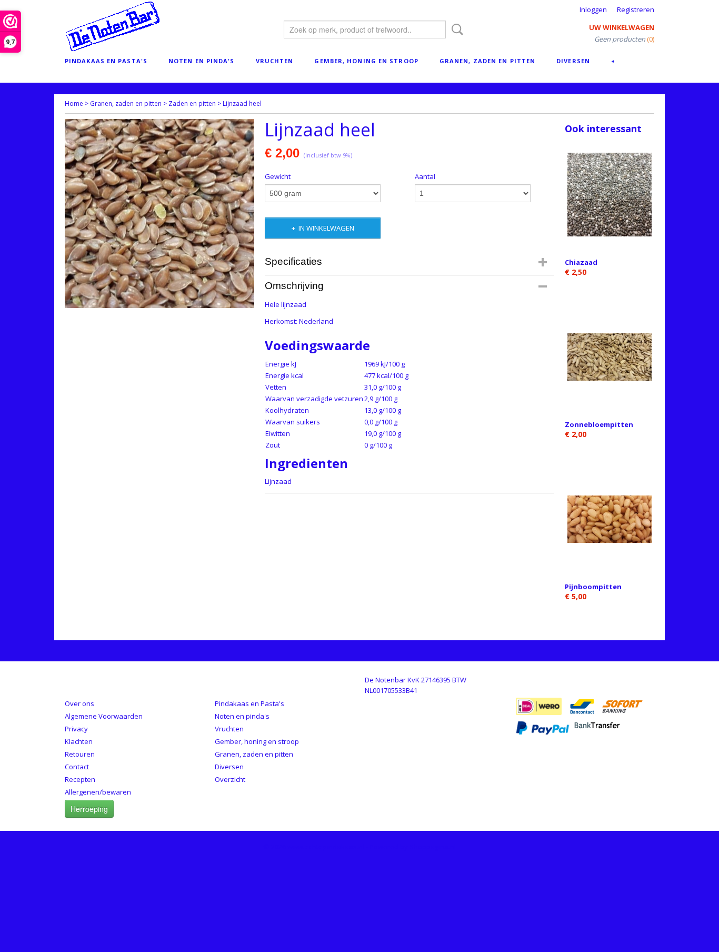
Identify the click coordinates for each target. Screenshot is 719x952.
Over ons (79, 703)
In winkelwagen (326, 228)
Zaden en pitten (192, 103)
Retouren (80, 754)
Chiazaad (581, 262)
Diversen (573, 61)
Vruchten (275, 61)
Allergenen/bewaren (98, 792)
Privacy (76, 728)
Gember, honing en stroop (366, 61)
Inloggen (593, 9)
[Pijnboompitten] (609, 519)
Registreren (635, 9)
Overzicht (230, 779)
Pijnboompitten (593, 586)
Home (74, 103)
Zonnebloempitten (599, 424)
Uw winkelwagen (621, 27)
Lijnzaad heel (242, 103)
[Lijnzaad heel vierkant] (159, 213)
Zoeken (455, 29)
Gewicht (278, 176)
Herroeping (89, 809)
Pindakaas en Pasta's (106, 61)
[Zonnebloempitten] (609, 357)
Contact (77, 766)
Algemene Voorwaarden (104, 716)
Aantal (425, 176)
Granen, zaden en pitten (487, 61)
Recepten (80, 779)
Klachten (79, 741)
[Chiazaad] (609, 195)
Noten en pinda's (201, 61)
